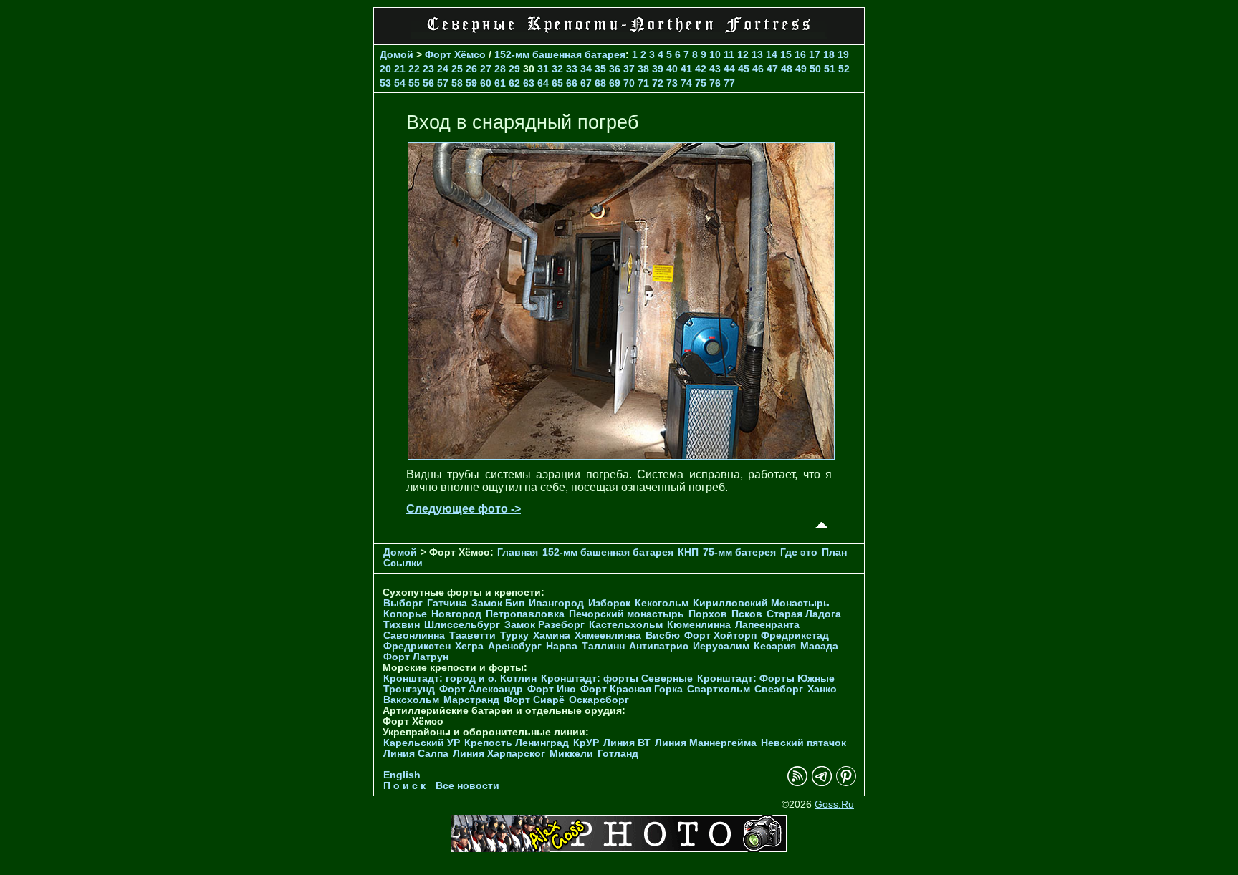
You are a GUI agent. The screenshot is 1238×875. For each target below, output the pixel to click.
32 (557, 68)
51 (829, 68)
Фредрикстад (795, 635)
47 (772, 68)
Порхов (707, 614)
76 (715, 83)
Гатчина (447, 603)
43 (715, 68)
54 (400, 83)
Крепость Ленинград (516, 743)
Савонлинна (414, 635)
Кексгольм (661, 603)
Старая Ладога (804, 614)
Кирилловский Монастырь (761, 603)
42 (700, 68)
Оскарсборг (599, 700)
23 (428, 68)
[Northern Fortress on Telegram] (822, 783)
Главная (517, 552)
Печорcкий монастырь (626, 614)
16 (800, 54)
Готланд (618, 753)
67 (586, 83)
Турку (514, 635)
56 (428, 83)
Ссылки (403, 563)
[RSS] (797, 783)
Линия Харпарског (499, 753)
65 (557, 83)
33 (571, 68)
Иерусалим (721, 646)
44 (729, 68)
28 (500, 68)
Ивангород (556, 603)
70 (629, 83)
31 (543, 68)
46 (758, 68)
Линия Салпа (415, 753)
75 (700, 83)
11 (729, 54)
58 (457, 83)
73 (672, 83)
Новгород (456, 614)
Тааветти (472, 635)
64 (543, 83)
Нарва (561, 646)
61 (500, 83)
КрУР (586, 743)
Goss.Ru (834, 804)
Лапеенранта (767, 624)
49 (801, 68)
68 (600, 83)
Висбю (663, 635)
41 (686, 68)
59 (471, 83)
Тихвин (401, 624)
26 (471, 68)
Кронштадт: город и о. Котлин (460, 678)
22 (414, 68)
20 (385, 68)
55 (414, 83)
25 (457, 68)
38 (643, 68)
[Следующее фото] (621, 456)
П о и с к (404, 785)
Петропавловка (525, 614)
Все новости (467, 785)
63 (528, 83)
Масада (819, 646)
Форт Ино (551, 689)
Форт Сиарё (534, 700)
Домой (396, 54)
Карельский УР (421, 743)
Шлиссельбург (462, 624)
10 (715, 54)
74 (686, 83)
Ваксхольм (411, 700)
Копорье (405, 614)
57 (442, 83)
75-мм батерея (739, 552)
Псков (746, 614)
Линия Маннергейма (706, 743)
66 (571, 83)
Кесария (775, 646)
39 (657, 68)
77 (729, 83)
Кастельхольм (626, 624)
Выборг (403, 603)
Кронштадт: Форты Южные (766, 678)
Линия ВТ (627, 743)
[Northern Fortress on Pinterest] (846, 783)
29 (514, 68)
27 (485, 68)
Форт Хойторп (720, 635)
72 (657, 83)
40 (672, 68)
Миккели (571, 753)
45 (743, 68)
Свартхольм (718, 689)
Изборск (609, 603)
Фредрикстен (417, 646)
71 (643, 83)
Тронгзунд (409, 689)
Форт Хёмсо (455, 54)
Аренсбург (515, 646)
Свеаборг (778, 689)
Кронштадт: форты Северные (617, 678)
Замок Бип (497, 603)
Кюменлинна (699, 624)
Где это (798, 552)
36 (614, 68)
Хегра (469, 646)
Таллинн (603, 646)
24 (442, 68)
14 (771, 54)
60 (485, 83)
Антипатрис (658, 646)
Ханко (822, 689)
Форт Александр (481, 689)
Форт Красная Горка (631, 689)
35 (600, 68)
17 (814, 54)
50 (815, 68)
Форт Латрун (415, 657)
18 (829, 54)
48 (786, 68)
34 (586, 68)
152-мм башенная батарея (559, 54)
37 (629, 68)
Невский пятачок (803, 743)
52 (844, 68)
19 (843, 54)
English (402, 775)
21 (400, 68)
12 (743, 54)
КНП (688, 552)
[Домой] (619, 35)
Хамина (551, 635)
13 (757, 54)
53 (385, 83)
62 (514, 83)
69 (614, 83)
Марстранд (471, 700)
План (834, 552)
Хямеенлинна (608, 635)
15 (786, 54)
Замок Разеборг (544, 624)
